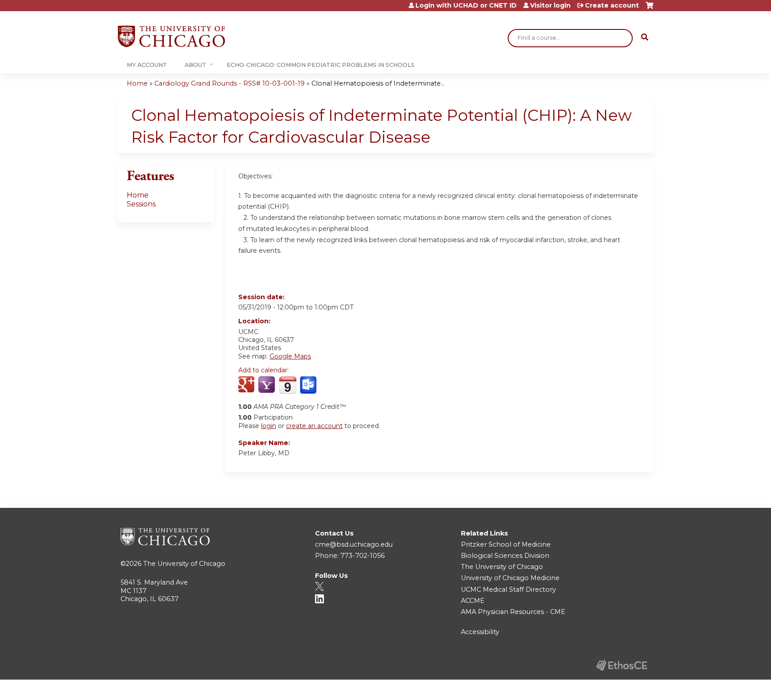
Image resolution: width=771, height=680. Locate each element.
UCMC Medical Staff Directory (508, 589)
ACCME (473, 601)
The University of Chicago (184, 564)
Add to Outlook (309, 385)
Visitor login (550, 5)
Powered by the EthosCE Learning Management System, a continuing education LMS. (621, 665)
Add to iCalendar (287, 385)
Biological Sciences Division (505, 556)
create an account (314, 426)
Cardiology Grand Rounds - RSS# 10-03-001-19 (229, 83)
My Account (147, 65)
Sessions (141, 204)
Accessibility (480, 632)
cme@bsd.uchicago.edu (354, 544)
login (268, 426)
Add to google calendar (247, 385)
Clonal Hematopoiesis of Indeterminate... (378, 83)
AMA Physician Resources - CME (513, 612)
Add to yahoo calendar (267, 385)
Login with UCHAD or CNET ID (466, 5)
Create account (612, 5)
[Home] (171, 36)
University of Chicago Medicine (510, 578)
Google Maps (290, 356)
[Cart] (649, 8)
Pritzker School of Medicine (506, 544)
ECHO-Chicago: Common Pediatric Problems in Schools (321, 65)
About (195, 65)
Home (137, 83)
